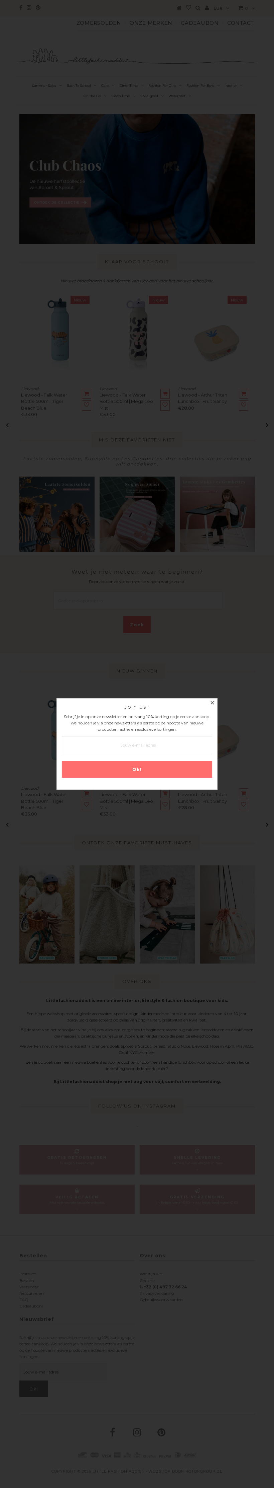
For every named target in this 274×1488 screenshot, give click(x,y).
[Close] (212, 704)
